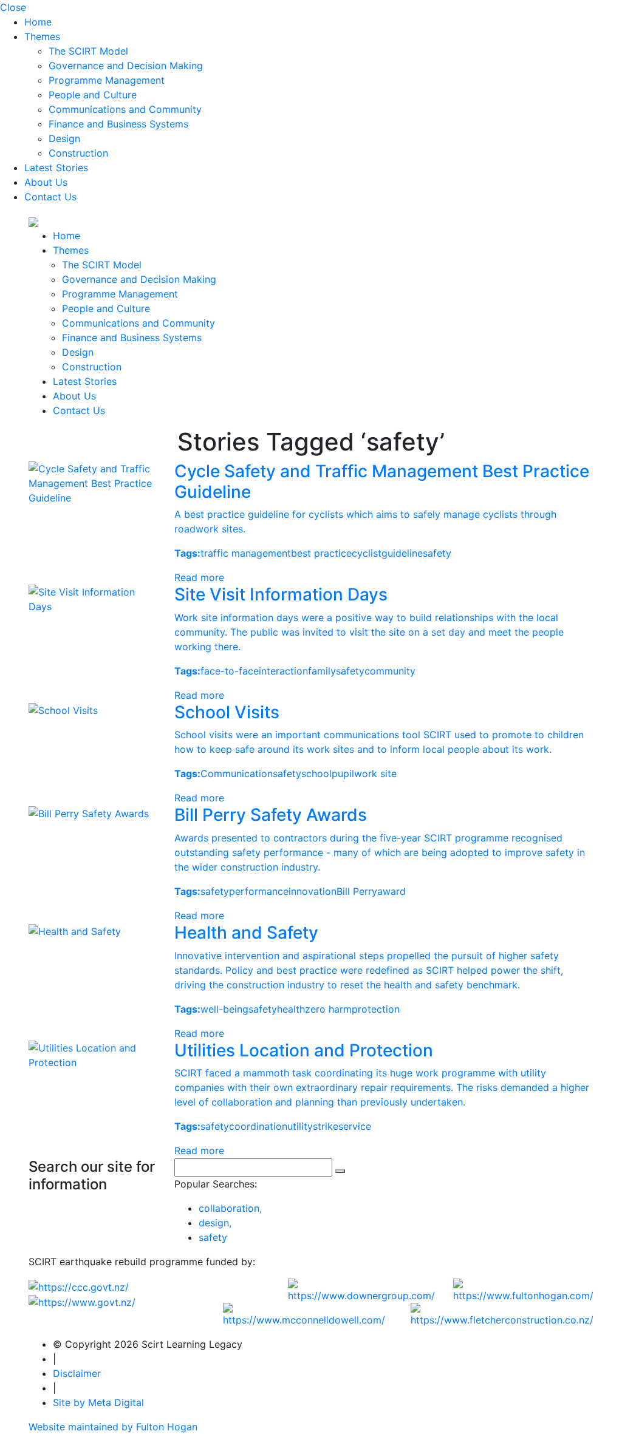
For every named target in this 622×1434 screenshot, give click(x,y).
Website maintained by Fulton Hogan (113, 1427)
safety (437, 553)
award (391, 891)
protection (376, 1009)
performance (259, 891)
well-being (224, 1009)
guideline (402, 553)
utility (300, 1126)
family (322, 671)
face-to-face (229, 671)
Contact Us (50, 197)
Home (38, 22)
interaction (283, 671)
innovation (313, 891)
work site (375, 773)
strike (325, 1126)
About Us (45, 182)
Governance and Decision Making (126, 65)
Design (64, 138)
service (354, 1126)
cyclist (366, 553)
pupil (343, 773)
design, (215, 1223)
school (316, 773)
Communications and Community (125, 109)
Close (13, 7)
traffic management (245, 553)
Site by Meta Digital (98, 1402)
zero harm (328, 1009)
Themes (42, 36)
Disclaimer (77, 1373)
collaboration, (230, 1208)
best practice (321, 553)
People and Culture (93, 95)
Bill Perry (357, 891)
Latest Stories (56, 167)
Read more (199, 577)
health (291, 1009)
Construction (78, 153)
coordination (258, 1126)
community (389, 671)
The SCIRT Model (88, 51)
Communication (236, 773)
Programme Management (107, 80)
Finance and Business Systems (118, 124)
